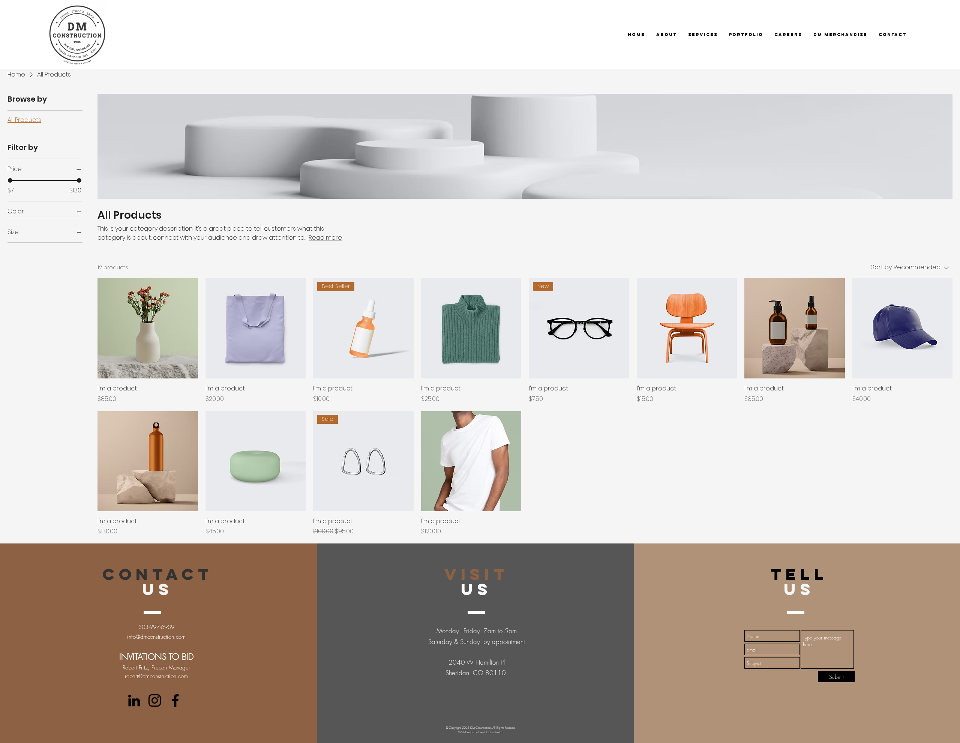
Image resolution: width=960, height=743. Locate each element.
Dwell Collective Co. (491, 732)
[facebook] (175, 700)
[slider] (10, 180)
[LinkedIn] (134, 700)
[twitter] (154, 700)
